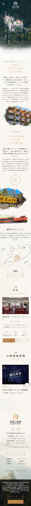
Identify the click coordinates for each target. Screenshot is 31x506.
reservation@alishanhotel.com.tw (19, 447)
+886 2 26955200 (20, 441)
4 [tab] (12, 401)
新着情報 (8, 459)
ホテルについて (22, 459)
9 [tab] (22, 401)
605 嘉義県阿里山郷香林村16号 (15, 433)
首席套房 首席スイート (15, 317)
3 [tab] (10, 401)
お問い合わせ (22, 463)
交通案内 (8, 463)
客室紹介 (8, 461)
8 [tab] (20, 401)
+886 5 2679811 (19, 436)
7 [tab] (18, 401)
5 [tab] (14, 401)
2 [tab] (8, 401)
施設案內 (22, 461)
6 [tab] (16, 401)
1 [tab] (6, 401)
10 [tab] (24, 401)
